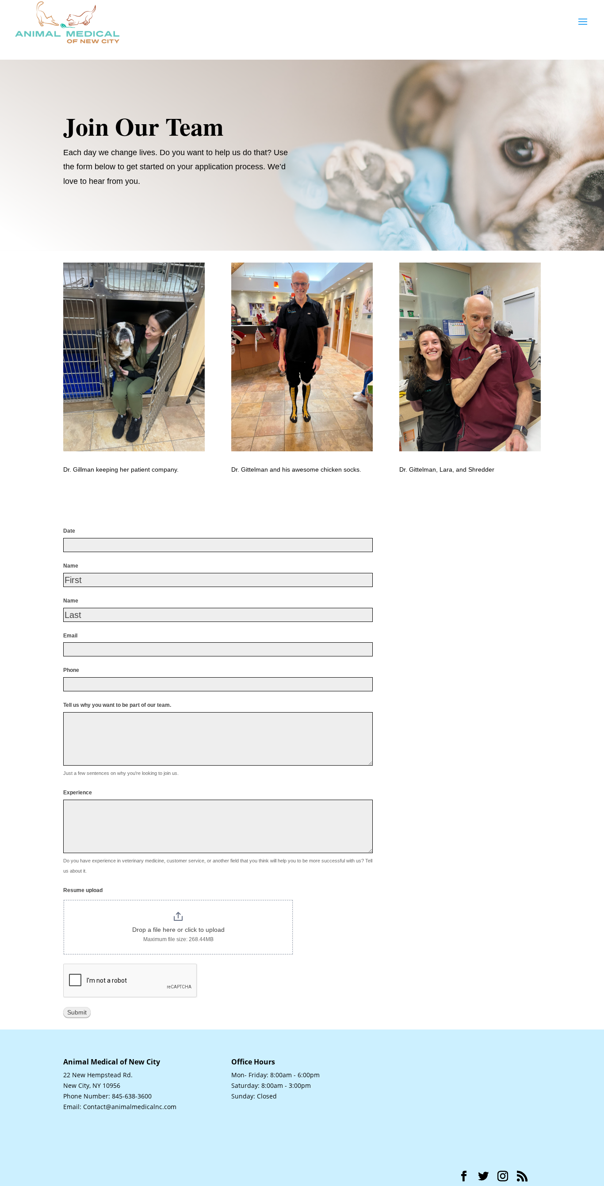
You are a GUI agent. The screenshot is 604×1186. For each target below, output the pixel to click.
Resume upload (83, 890)
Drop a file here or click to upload (178, 929)
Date (69, 531)
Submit (77, 1012)
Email (70, 636)
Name (70, 566)
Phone (71, 670)
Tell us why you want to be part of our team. (117, 705)
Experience (77, 792)
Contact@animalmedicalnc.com (129, 1106)
